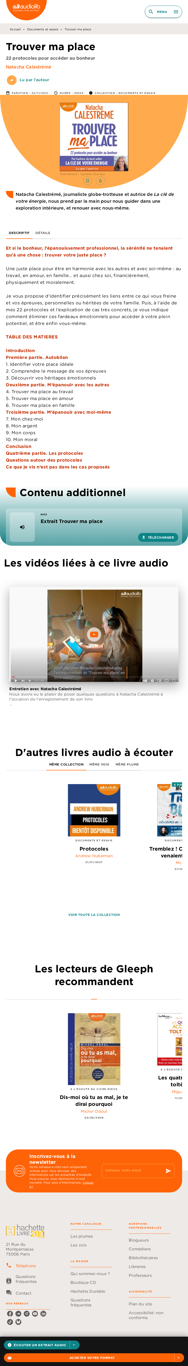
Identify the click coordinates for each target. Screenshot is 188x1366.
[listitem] (10, 1314)
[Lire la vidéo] (94, 634)
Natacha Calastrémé (28, 67)
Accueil (15, 29)
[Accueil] (26, 11)
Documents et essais (43, 29)
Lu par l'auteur (34, 79)
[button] (42, 1345)
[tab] (19, 233)
